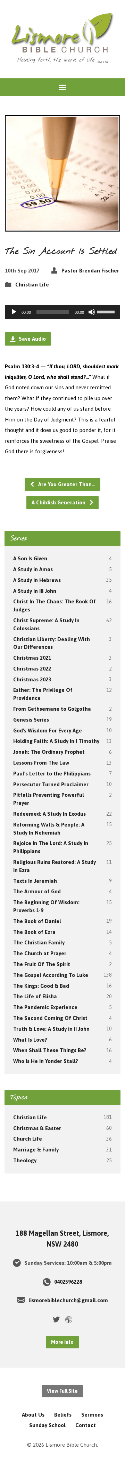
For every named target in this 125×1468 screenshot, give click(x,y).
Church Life (27, 1139)
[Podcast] (68, 1319)
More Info (62, 1342)
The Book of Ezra (34, 932)
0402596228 (68, 1282)
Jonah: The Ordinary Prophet (49, 752)
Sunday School (47, 1425)
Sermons (92, 1415)
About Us (33, 1415)
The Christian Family (39, 942)
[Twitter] (56, 1319)
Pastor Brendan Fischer (90, 271)
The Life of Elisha (35, 996)
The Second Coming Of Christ (50, 1018)
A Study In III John (34, 591)
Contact (85, 1425)
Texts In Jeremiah (35, 881)
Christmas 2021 (32, 658)
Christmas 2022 (32, 669)
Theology (24, 1160)
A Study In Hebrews (37, 580)
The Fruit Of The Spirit (41, 964)
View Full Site (62, 1391)
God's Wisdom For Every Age (47, 730)
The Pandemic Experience (45, 1007)
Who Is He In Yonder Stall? (45, 1061)
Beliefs (63, 1415)
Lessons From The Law (41, 763)
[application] (62, 312)
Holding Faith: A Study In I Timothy (56, 741)
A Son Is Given (30, 558)
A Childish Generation (59, 502)
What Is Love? (30, 1040)
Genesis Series (31, 720)
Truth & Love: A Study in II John (51, 1029)
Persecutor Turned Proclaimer (51, 784)
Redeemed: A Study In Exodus (49, 814)
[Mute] (91, 312)
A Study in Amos (33, 569)
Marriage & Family (36, 1150)
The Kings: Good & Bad (41, 986)
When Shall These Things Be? (49, 1050)
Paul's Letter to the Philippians (52, 773)
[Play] (13, 312)
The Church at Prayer (39, 953)
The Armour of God (37, 891)
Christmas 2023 (32, 679)
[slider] (107, 311)
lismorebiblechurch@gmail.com (68, 1300)
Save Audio (31, 339)
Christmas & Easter (37, 1128)
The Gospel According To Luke (50, 975)
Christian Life (32, 285)
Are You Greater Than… (66, 484)
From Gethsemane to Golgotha (52, 709)
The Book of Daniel (37, 921)
